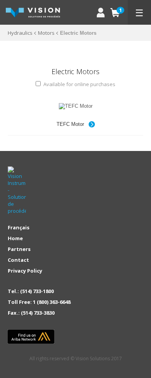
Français (18, 227)
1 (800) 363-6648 (51, 301)
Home (15, 238)
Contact (18, 259)
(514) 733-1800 (37, 291)
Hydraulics (20, 32)
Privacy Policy (25, 270)
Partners (19, 249)
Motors (46, 32)
